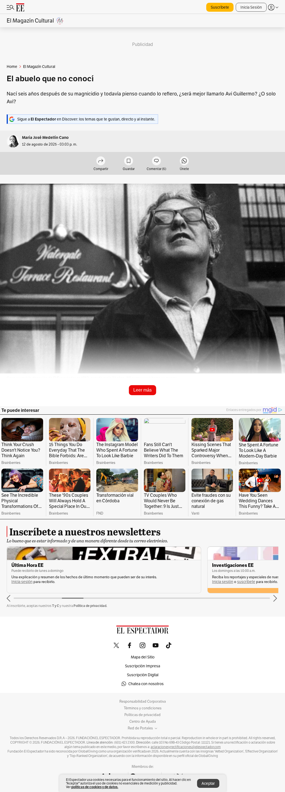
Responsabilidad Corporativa (142, 702)
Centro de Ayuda (142, 722)
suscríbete (246, 581)
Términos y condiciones (142, 708)
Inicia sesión (22, 581)
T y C (55, 606)
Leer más (142, 390)
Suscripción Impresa (142, 665)
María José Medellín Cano (45, 137)
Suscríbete (220, 7)
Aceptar (208, 783)
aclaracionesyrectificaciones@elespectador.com (186, 747)
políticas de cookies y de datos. (94, 787)
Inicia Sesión (251, 7)
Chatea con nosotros (146, 683)
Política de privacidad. (90, 606)
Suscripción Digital (142, 674)
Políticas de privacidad (142, 715)
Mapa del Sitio (142, 657)
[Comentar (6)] (156, 161)
